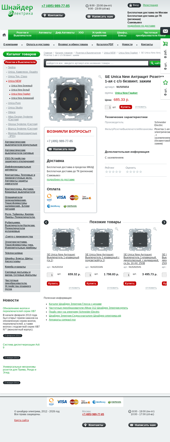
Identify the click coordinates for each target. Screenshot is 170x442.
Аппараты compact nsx (62, 319)
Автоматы (45, 32)
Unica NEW (109, 52)
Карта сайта (21, 420)
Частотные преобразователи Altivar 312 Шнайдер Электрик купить (88, 307)
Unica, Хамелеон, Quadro (23, 71)
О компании (10, 44)
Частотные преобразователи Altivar (151, 34)
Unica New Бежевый (21, 85)
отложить (140, 106)
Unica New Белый (20, 89)
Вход (136, 5)
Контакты (147, 44)
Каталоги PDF (105, 44)
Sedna (12, 67)
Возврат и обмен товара (73, 44)
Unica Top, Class (17, 76)
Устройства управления (99, 34)
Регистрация (150, 5)
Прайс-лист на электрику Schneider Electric (74, 311)
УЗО (81, 32)
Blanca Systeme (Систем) (23, 128)
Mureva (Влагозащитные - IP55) (22, 135)
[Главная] (4, 35)
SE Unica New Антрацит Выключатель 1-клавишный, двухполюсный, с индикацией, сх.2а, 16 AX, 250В (141, 259)
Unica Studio (15, 107)
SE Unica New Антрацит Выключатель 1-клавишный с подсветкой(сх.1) (102, 257)
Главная (48, 52)
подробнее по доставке (141, 25)
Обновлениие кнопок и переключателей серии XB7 (19, 310)
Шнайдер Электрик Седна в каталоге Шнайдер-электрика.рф (85, 315)
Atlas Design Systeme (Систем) (20, 118)
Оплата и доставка (38, 44)
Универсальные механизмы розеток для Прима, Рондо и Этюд (19, 369)
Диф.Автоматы (65, 32)
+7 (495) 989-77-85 (55, 6)
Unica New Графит (128, 52)
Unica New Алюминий (22, 98)
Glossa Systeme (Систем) (23, 124)
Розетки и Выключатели (22, 34)
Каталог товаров (64, 52)
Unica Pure (14, 103)
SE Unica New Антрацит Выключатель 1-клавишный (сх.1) (63, 257)
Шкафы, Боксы (122, 34)
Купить (126, 107)
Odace (12, 112)
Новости (127, 44)
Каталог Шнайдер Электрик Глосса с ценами (75, 304)
